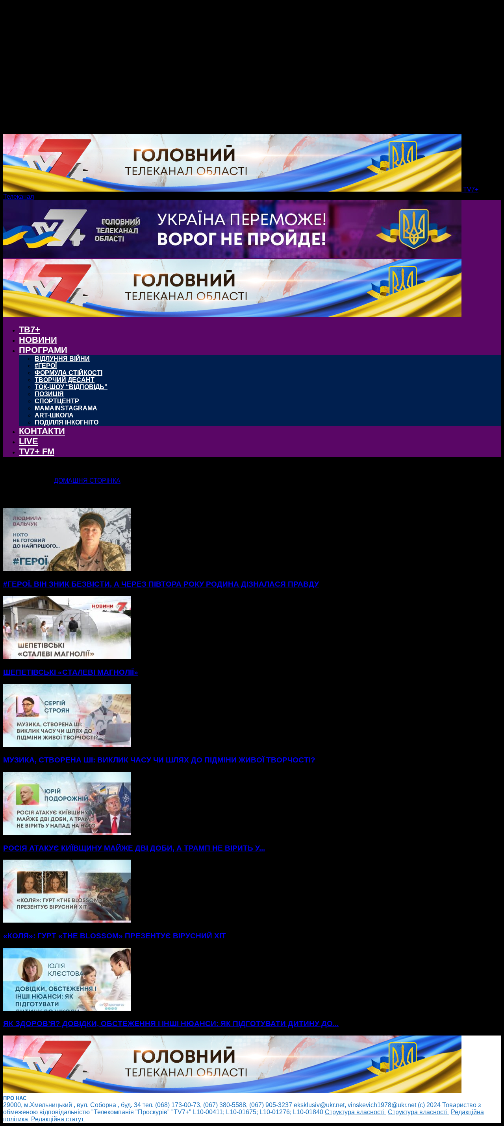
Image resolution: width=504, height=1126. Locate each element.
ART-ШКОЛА (54, 415)
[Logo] (232, 255)
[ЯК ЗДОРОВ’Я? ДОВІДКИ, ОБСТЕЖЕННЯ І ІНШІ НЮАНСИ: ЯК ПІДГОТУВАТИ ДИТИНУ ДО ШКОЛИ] (67, 1008)
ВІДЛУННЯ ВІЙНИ (62, 358)
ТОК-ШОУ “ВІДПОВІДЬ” (71, 387)
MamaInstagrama (66, 408)
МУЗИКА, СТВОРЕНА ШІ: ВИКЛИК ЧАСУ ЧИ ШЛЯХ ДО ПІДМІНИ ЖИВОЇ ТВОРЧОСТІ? (159, 760)
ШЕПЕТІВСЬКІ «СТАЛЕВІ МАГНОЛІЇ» (70, 672)
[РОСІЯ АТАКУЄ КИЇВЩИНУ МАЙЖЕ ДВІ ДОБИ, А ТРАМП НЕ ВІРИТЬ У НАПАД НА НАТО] (67, 832)
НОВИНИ (38, 340)
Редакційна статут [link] (58, 1119)
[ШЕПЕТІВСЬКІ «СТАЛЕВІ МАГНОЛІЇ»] (67, 656)
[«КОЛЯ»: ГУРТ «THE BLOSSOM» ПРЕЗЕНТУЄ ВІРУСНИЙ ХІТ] (67, 920)
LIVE (28, 441)
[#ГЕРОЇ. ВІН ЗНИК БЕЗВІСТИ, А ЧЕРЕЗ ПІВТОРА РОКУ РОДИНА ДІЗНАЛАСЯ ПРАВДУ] (67, 569)
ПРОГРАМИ (43, 350)
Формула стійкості (68, 372)
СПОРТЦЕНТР (57, 401)
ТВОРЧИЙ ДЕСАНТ (64, 380)
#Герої (46, 365)
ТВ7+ (29, 329)
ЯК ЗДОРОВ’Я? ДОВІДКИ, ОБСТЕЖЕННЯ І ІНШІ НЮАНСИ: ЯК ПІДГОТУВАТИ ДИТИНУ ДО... (171, 1023)
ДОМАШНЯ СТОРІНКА (87, 480)
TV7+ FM (36, 451)
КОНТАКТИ (42, 431)
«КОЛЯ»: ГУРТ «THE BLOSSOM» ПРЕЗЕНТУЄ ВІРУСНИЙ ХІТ (114, 936)
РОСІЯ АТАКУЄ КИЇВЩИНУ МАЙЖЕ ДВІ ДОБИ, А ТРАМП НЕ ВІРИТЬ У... (134, 848)
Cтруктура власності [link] (355, 1112)
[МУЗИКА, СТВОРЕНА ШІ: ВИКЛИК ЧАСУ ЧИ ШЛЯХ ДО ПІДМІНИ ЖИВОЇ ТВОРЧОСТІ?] (67, 744)
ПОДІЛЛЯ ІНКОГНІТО (66, 422)
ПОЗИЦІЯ (49, 394)
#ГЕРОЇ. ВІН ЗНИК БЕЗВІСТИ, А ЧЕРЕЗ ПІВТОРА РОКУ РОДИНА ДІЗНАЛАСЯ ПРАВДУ (161, 584)
